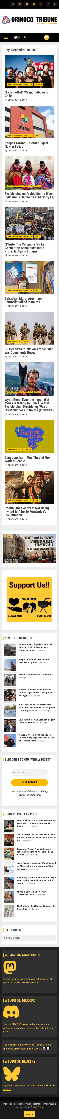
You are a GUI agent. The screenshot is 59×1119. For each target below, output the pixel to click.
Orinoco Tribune (34, 1044)
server (20, 1024)
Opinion (38, 84)
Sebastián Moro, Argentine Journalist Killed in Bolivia (23, 300)
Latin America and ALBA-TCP (20, 84)
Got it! (29, 1114)
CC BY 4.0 (37, 1048)
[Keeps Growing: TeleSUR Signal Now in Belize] (29, 122)
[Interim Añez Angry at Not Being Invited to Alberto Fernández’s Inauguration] (29, 487)
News (37, 135)
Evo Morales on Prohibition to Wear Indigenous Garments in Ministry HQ (29, 195)
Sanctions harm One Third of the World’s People (27, 459)
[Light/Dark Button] (17, 37)
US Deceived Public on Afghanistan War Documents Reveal (29, 351)
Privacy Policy (37, 1107)
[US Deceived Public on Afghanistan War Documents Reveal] (29, 328)
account (27, 982)
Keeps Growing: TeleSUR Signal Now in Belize (26, 145)
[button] (6, 38)
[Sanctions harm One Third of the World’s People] (29, 436)
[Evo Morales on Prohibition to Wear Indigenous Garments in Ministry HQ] (29, 173)
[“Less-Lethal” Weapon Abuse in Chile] (29, 71)
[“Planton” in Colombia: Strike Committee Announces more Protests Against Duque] (29, 223)
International (14, 341)
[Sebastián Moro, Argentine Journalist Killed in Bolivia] (29, 277)
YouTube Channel (43, 37)
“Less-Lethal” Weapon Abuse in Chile (26, 94)
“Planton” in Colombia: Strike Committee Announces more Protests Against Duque (25, 247)
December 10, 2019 (17, 100)
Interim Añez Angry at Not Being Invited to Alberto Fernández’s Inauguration (27, 511)
